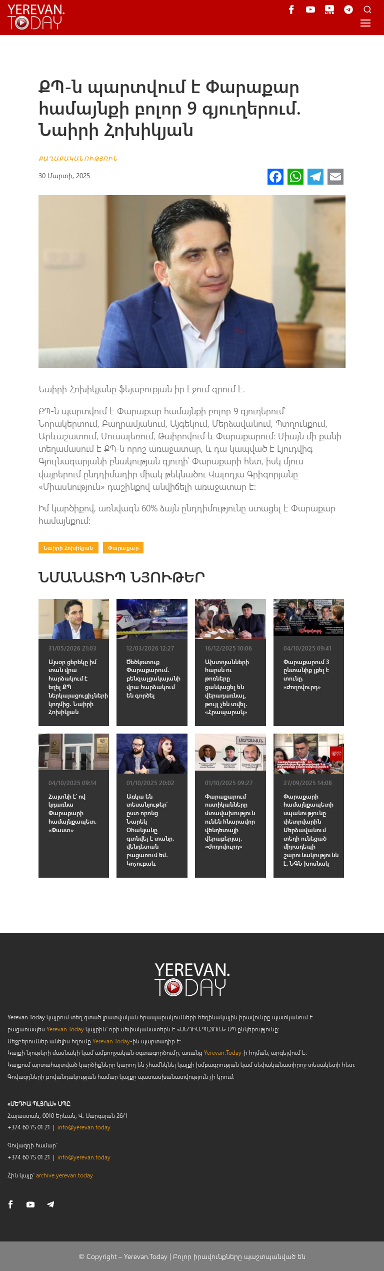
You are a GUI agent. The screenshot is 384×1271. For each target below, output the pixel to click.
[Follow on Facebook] (10, 1204)
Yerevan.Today (65, 1029)
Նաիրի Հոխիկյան (69, 547)
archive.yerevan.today (64, 1175)
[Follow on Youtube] (30, 1204)
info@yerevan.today (84, 1127)
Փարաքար (123, 547)
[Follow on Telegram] (50, 1204)
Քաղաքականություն (78, 158)
